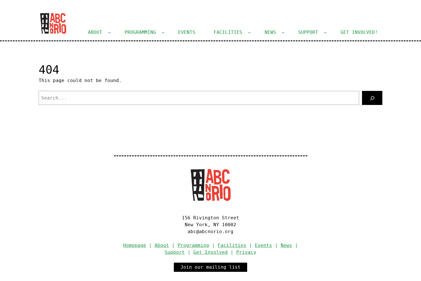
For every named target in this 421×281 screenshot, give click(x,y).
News (286, 245)
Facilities (232, 245)
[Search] (372, 98)
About (162, 245)
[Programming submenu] (163, 32)
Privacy (246, 252)
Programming (193, 245)
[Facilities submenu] (249, 32)
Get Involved (210, 252)
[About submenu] (109, 32)
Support (175, 252)
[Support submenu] (325, 32)
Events (263, 245)
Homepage (134, 245)
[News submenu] (283, 32)
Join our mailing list (210, 267)
